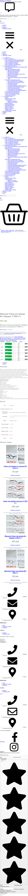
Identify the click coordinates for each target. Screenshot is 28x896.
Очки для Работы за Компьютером (13, 64)
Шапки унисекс (8, 109)
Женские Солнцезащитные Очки (12, 69)
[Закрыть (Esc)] (4, 894)
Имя (1, 757)
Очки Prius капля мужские (14, 88)
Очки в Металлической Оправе (12, 92)
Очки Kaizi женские (12, 76)
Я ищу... (2, 18)
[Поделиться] (3, 894)
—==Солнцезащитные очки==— (10, 65)
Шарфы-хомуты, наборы (10, 110)
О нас (4, 26)
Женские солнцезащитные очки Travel (16, 74)
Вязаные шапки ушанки (10, 98)
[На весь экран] (1, 894)
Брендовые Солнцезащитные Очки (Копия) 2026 (16, 66)
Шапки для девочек (12, 100)
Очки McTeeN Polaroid (13, 83)
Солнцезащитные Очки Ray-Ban (12, 91)
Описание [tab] (5, 362)
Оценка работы (3, 758)
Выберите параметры (15, 475)
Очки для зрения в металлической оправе (13, 339)
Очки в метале (17, 337)
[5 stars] (14, 883)
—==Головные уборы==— (8, 96)
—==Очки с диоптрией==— (9, 58)
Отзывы (4, 112)
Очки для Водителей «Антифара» (15, 81)
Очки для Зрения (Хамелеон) (11, 62)
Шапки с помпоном (9, 107)
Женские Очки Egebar (13, 75)
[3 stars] (14, 834)
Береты (6, 97)
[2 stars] (14, 809)
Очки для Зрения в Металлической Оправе (14, 59)
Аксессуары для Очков (10, 95)
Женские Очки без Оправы (14, 70)
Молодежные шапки (9, 104)
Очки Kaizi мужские (12, 84)
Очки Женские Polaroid (13, 72)
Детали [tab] (4, 363)
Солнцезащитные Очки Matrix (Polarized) (17, 90)
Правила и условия (7, 28)
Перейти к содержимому (5, 0)
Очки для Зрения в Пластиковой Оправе (14, 61)
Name (1, 639)
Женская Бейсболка (9, 105)
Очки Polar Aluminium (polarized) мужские (17, 85)
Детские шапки (8, 99)
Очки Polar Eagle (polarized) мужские (16, 86)
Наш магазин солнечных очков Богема (12, 333)
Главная (4, 25)
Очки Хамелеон (8, 68)
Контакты (5, 27)
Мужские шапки (9, 106)
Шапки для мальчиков (13, 102)
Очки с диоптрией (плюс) (11, 340)
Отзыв (1, 889)
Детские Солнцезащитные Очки (12, 93)
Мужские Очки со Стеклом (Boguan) (16, 82)
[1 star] (14, 784)
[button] (14, 40)
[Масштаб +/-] (0, 894)
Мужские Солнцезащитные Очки (12, 79)
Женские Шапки (9, 103)
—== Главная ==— (7, 57)
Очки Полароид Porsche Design (15, 89)
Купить (26, 343)
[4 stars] (14, 858)
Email (1, 640)
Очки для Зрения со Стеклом (11, 63)
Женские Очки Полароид (13, 71)
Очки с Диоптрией (10, 230)
